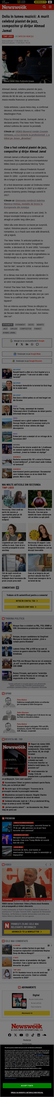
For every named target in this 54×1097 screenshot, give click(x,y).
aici (13, 1062)
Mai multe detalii (39, 1054)
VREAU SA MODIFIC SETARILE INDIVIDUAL (27, 1092)
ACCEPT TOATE (27, 1086)
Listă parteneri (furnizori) (10, 1078)
